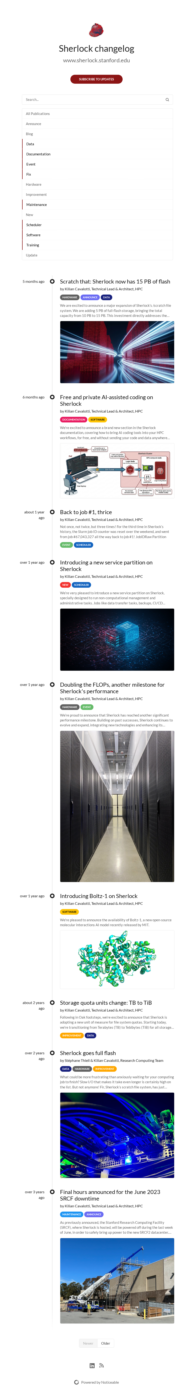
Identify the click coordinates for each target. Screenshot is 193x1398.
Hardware (33, 184)
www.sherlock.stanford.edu (96, 60)
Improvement (36, 194)
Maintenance (36, 204)
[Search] (167, 99)
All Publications (38, 113)
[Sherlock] (96, 31)
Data (30, 144)
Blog (29, 134)
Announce (33, 124)
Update (31, 255)
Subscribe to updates (96, 79)
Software (33, 235)
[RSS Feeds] (101, 1365)
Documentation (38, 154)
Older (105, 1343)
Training (32, 245)
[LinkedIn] (94, 1365)
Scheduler (34, 225)
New (29, 215)
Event (31, 164)
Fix (28, 174)
